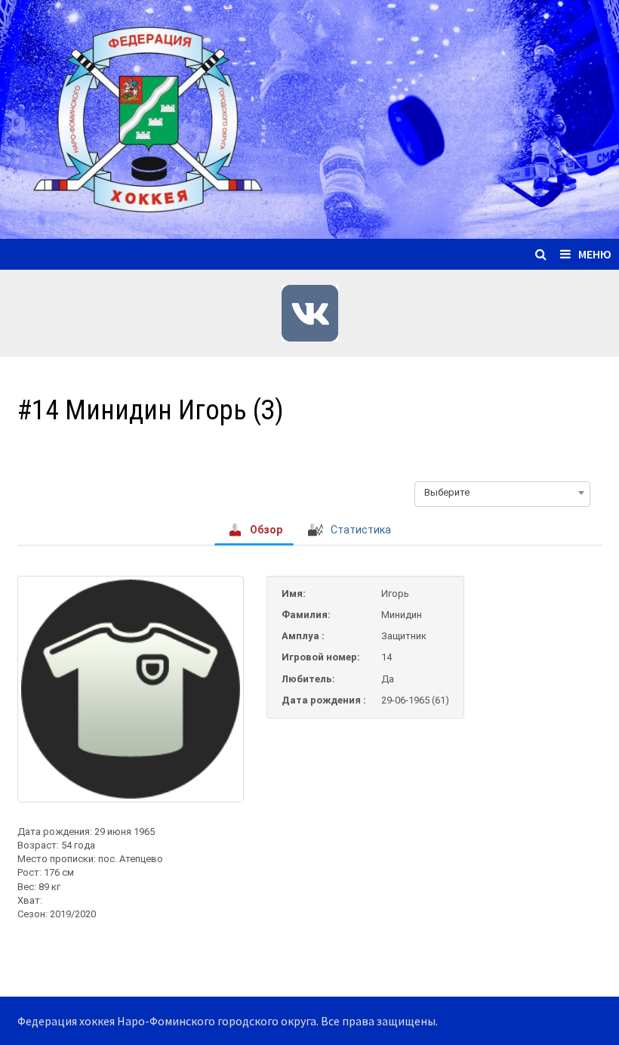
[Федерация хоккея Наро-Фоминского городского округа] (309, 117)
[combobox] (502, 492)
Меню (594, 253)
